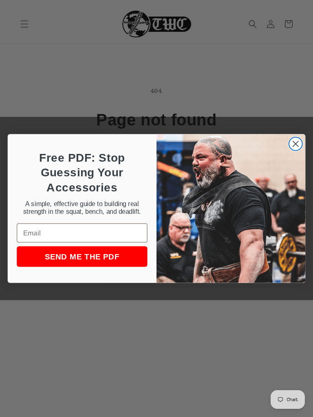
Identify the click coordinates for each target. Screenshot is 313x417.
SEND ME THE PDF (82, 256)
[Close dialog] (295, 144)
